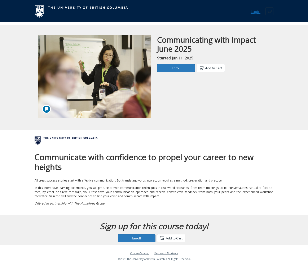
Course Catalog (139, 253)
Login (255, 11)
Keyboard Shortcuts (166, 253)
